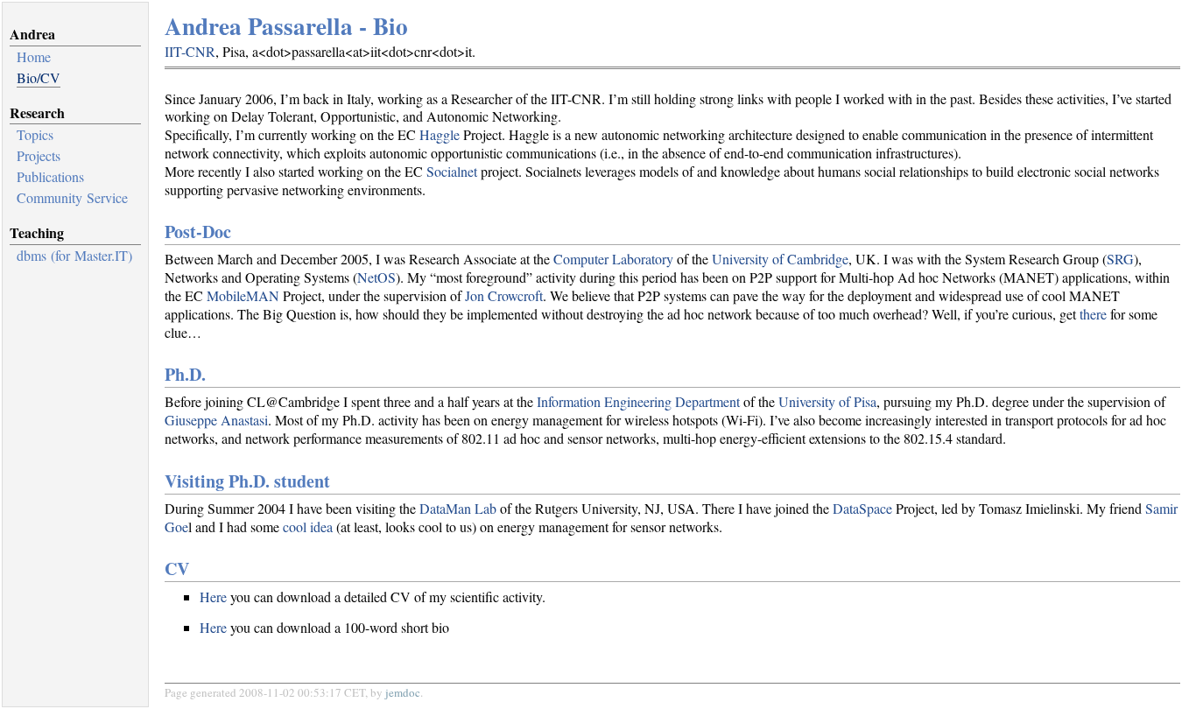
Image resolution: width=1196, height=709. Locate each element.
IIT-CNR (190, 51)
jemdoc (402, 692)
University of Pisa (827, 401)
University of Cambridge (780, 258)
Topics (35, 134)
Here (213, 596)
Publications (50, 176)
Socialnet (451, 171)
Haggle (439, 134)
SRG (1120, 258)
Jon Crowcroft (504, 295)
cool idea (308, 526)
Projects (38, 155)
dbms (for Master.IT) (74, 255)
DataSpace (862, 508)
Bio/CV (38, 77)
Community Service (72, 197)
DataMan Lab (457, 508)
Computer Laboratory (613, 258)
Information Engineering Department (638, 401)
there (1093, 314)
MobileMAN (243, 295)
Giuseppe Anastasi (216, 420)
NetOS (376, 277)
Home (34, 56)
